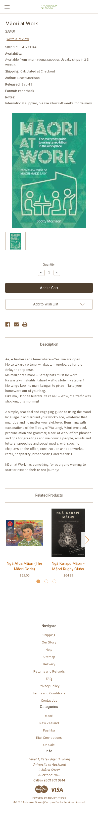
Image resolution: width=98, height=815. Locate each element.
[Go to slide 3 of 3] (54, 581)
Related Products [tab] (49, 495)
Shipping (49, 635)
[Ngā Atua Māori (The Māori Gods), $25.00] (24, 533)
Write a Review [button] (18, 39)
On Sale (49, 745)
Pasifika (49, 730)
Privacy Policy (49, 686)
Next (86, 539)
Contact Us (49, 700)
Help (49, 649)
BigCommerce (56, 797)
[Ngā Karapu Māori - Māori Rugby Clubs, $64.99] (68, 533)
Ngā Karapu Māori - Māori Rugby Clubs (68, 566)
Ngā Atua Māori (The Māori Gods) (24, 566)
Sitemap (49, 657)
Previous (7, 539)
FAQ (49, 678)
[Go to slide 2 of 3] (46, 581)
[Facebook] (7, 324)
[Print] (24, 324)
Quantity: (49, 264)
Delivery (49, 664)
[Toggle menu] (7, 7)
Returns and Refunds (49, 671)
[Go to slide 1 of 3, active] (38, 581)
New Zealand (49, 723)
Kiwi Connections (49, 737)
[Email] (16, 324)
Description (49, 344)
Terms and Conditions (49, 693)
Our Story (49, 642)
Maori (49, 715)
